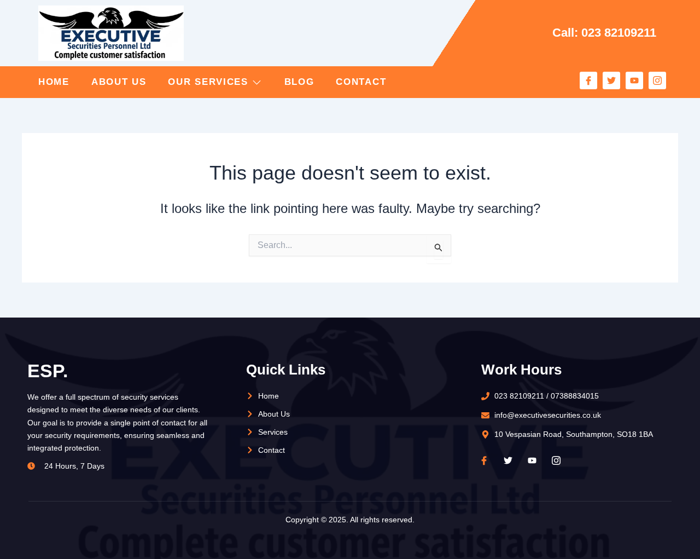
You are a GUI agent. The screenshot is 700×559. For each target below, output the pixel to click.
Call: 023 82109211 (604, 32)
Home (53, 82)
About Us (119, 82)
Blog (299, 82)
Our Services (208, 82)
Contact (361, 82)
